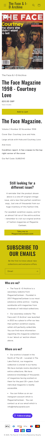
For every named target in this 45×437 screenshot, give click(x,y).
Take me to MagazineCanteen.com (22, 232)
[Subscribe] (37, 271)
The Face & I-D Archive (18, 435)
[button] (5, 5)
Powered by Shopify (34, 435)
